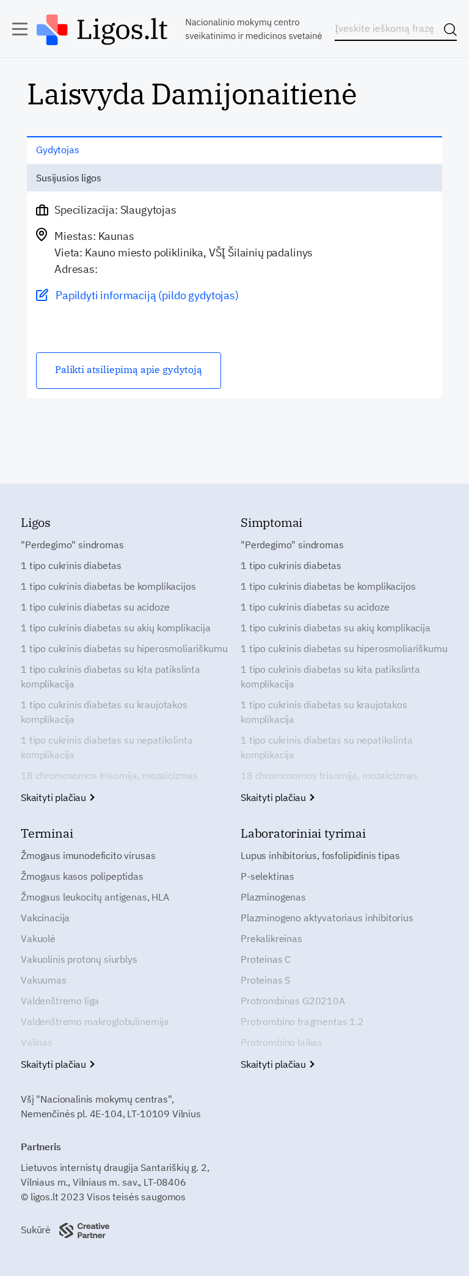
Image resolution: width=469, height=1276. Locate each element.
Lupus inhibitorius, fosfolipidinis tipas (320, 855)
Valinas (37, 1042)
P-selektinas (267, 876)
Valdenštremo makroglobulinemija (95, 1021)
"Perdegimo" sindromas (72, 544)
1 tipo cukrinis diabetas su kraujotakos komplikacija (104, 711)
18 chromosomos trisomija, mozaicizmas (109, 775)
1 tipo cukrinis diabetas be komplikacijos (108, 586)
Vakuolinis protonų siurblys (79, 959)
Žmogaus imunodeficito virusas (88, 855)
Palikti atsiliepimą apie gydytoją (128, 369)
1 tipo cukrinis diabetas (71, 565)
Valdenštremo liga (60, 1001)
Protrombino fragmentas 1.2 (302, 1021)
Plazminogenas (273, 897)
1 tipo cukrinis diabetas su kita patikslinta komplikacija (110, 676)
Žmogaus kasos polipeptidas (82, 876)
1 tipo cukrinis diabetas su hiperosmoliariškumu (124, 648)
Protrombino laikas (281, 1042)
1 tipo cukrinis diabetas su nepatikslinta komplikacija (106, 747)
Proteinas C (266, 959)
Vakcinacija (45, 918)
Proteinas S (265, 980)
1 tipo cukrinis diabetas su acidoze (95, 607)
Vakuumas (44, 980)
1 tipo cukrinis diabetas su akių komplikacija (116, 628)
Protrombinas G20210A (293, 1001)
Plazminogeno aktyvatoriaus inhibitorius (327, 918)
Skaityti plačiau (55, 797)
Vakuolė (38, 938)
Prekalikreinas (271, 938)
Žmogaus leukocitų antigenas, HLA (95, 897)
